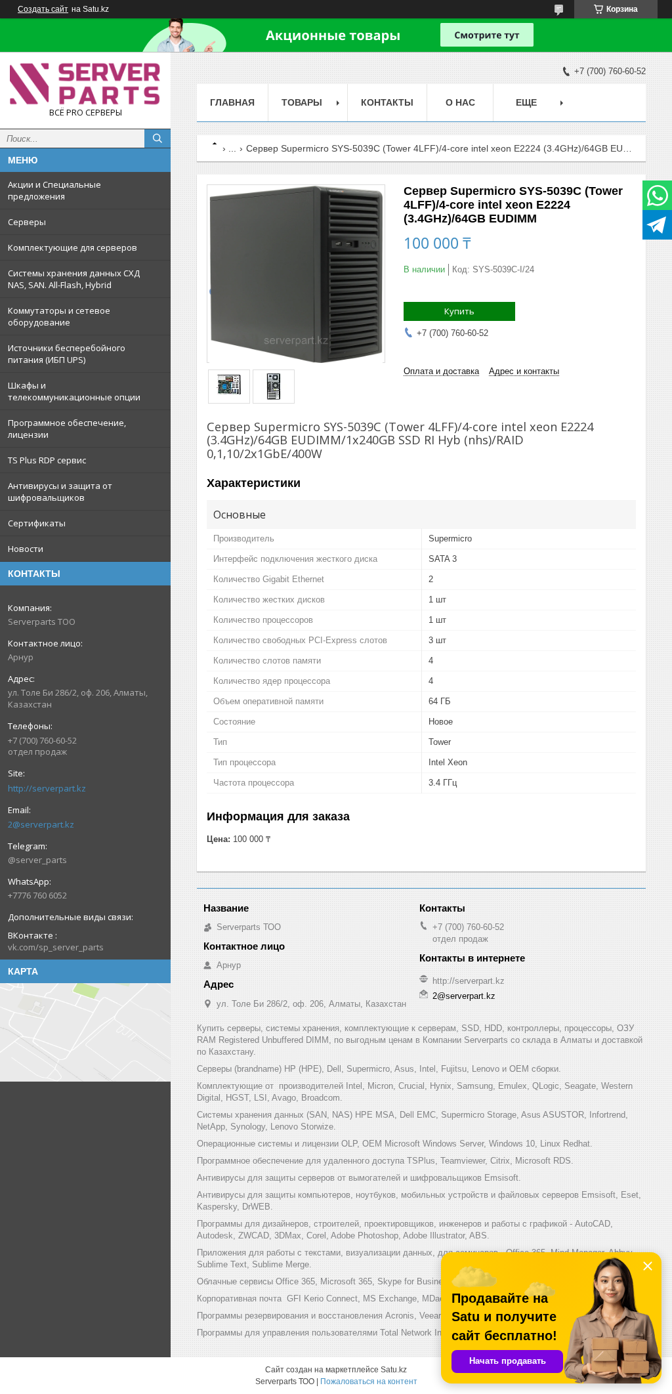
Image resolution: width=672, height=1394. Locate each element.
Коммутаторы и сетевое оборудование (59, 316)
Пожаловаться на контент (368, 1381)
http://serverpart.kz (47, 788)
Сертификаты (37, 523)
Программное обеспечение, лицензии (67, 428)
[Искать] (157, 138)
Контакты (387, 102)
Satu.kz (394, 1369)
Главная (232, 102)
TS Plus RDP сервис (47, 460)
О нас (460, 102)
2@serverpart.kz (41, 824)
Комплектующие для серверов (72, 247)
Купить (459, 311)
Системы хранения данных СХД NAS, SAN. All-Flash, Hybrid (74, 279)
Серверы (27, 222)
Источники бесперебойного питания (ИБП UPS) (66, 354)
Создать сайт (43, 9)
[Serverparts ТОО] (85, 84)
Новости (25, 549)
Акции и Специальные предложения (54, 190)
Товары (302, 102)
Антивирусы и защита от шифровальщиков (60, 491)
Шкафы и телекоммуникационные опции (74, 391)
